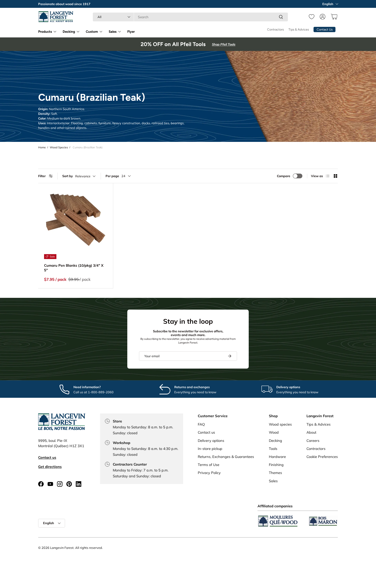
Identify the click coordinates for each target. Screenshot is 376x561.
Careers (312, 440)
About (311, 432)
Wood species (280, 424)
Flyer (131, 32)
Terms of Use (208, 465)
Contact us (47, 457)
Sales (113, 32)
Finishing (276, 465)
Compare (283, 176)
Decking (69, 32)
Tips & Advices (298, 29)
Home (42, 147)
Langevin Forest (62, 548)
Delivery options (211, 440)
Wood (274, 432)
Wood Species (59, 147)
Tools (273, 448)
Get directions (50, 466)
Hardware (277, 456)
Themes (275, 473)
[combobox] (190, 17)
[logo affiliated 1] (278, 521)
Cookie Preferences (322, 456)
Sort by (67, 176)
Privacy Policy (209, 473)
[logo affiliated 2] (323, 521)
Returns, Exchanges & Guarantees (226, 456)
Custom (92, 32)
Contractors (275, 29)
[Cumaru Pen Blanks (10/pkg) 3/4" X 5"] (75, 220)
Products (45, 32)
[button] (333, 17)
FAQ (201, 424)
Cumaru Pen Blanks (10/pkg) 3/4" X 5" (73, 267)
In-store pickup (210, 448)
